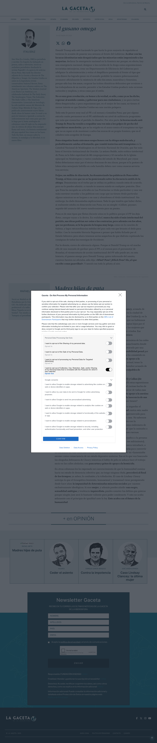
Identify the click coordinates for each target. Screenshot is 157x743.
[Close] (121, 295)
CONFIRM (60, 439)
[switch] (109, 343)
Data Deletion (64, 448)
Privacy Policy (92, 448)
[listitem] (78, 338)
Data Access (78, 448)
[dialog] (78, 371)
